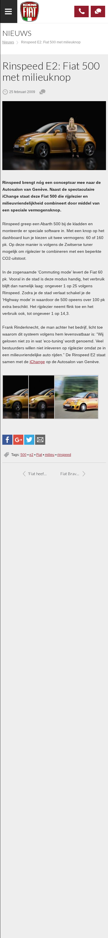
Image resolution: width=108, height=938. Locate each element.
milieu (49, 455)
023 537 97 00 (81, 11)
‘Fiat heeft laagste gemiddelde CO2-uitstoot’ (41, 473)
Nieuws (8, 42)
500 (23, 455)
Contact (98, 11)
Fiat (39, 455)
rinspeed (64, 455)
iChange (37, 361)
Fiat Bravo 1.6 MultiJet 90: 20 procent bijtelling (74, 473)
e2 (31, 455)
